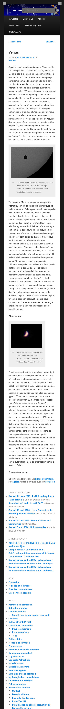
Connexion (14, 582)
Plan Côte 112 (19, 701)
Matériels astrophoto (19, 666)
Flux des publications (20, 585)
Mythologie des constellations (24, 677)
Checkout (13, 618)
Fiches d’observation (19, 642)
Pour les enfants (20, 632)
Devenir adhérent (20, 694)
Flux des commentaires (20, 589)
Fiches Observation (44, 478)
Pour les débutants (21, 628)
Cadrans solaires (17, 611)
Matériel (41, 18)
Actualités (13, 18)
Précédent (15, 41)
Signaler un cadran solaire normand (30, 615)
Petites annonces (17, 683)
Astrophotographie (33, 25)
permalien (50, 481)
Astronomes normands (20, 604)
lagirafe (12, 60)
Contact (16, 690)
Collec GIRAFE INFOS (20, 621)
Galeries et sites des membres (24, 649)
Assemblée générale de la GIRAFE (26, 503)
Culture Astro (15, 31)
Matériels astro (16, 663)
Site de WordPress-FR (20, 592)
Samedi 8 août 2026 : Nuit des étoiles (27, 527)
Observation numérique (20, 680)
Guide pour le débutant (20, 652)
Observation (14, 25)
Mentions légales (17, 670)
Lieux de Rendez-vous (23, 697)
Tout (14, 635)
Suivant (50, 41)
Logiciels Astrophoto (19, 659)
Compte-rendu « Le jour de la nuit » (27, 549)
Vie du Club (28, 18)
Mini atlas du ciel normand (22, 673)
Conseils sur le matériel (21, 625)
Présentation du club (19, 687)
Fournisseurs (15, 646)
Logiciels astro (16, 656)
